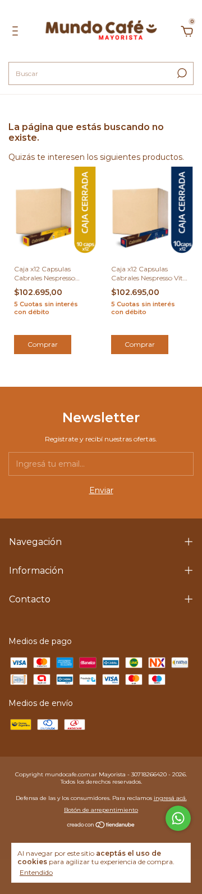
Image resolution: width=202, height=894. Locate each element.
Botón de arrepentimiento (101, 809)
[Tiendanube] (101, 826)
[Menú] (17, 32)
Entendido (36, 872)
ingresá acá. (170, 798)
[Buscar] (181, 73)
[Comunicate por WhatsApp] (178, 818)
